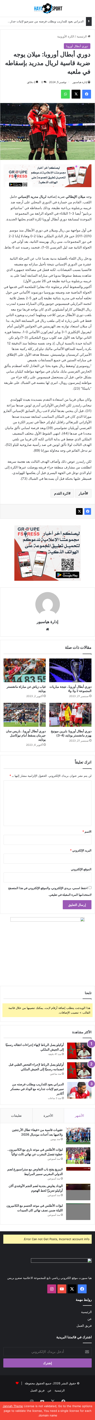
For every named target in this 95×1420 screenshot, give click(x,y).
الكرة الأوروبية (65, 36)
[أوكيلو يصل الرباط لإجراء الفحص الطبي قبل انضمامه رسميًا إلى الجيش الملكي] (79, 1070)
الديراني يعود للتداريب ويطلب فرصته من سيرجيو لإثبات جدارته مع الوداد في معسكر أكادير (37, 1088)
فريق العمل (84, 1325)
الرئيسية (82, 36)
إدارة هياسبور (79, 82)
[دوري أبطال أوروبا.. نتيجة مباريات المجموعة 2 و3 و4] (70, 670)
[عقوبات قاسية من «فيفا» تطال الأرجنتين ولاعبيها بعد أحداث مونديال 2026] (78, 1136)
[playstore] (47, 175)
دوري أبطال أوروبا (77, 46)
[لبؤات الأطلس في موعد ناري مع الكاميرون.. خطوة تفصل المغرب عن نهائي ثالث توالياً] (78, 1155)
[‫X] (79, 511)
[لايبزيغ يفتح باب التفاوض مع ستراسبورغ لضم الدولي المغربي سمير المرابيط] (78, 1173)
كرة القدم (61, 493)
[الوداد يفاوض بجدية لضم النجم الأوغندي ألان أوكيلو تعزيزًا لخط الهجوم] (78, 1192)
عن (89, 1319)
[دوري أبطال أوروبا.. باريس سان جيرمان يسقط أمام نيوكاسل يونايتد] (25, 715)
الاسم (86, 831)
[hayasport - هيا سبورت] (47, 8)
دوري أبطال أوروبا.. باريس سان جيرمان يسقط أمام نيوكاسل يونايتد (26, 735)
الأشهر (79, 1115)
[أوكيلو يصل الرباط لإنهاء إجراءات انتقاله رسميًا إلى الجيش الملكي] (79, 1051)
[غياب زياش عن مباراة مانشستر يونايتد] (25, 670)
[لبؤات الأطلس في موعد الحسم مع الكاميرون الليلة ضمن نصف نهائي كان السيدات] (78, 1211)
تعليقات (16, 1115)
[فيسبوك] (87, 511)
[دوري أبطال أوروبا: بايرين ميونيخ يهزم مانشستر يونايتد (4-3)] (70, 715)
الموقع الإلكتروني (81, 869)
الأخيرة (48, 1115)
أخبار (82, 493)
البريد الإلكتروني (80, 850)
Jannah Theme (13, 1406)
